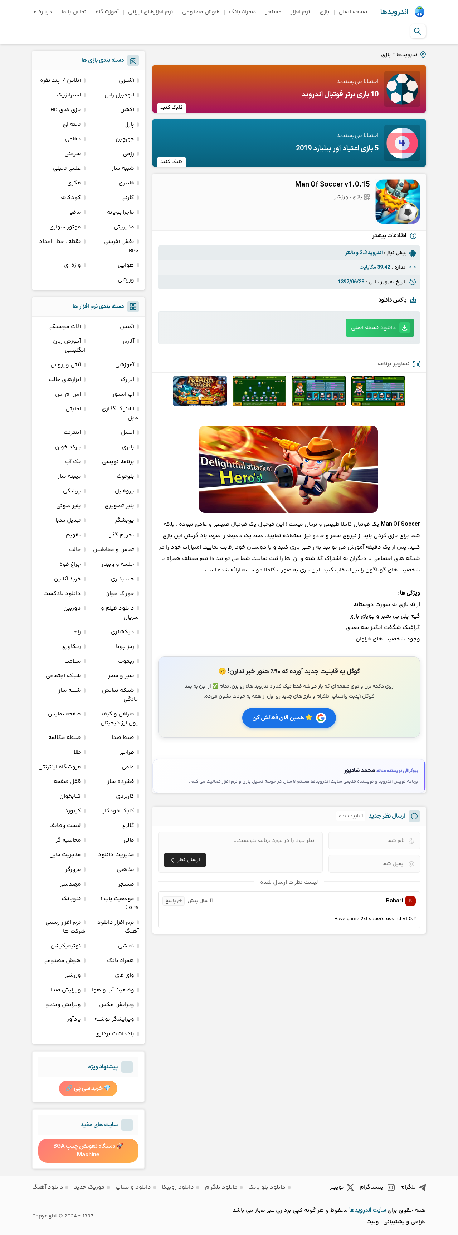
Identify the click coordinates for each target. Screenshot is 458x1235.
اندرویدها (394, 12)
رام (77, 632)
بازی (325, 12)
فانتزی (126, 183)
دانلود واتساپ (133, 1187)
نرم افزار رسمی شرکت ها (65, 927)
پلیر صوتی (68, 505)
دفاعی (73, 139)
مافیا (75, 212)
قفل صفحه (67, 781)
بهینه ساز (69, 476)
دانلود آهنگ (47, 1187)
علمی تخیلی (67, 168)
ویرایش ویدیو (63, 1004)
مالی (128, 840)
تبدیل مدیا (68, 520)
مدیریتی (124, 227)
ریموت (126, 661)
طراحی (126, 752)
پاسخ (170, 901)
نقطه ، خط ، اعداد (60, 241)
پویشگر (124, 520)
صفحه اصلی (352, 12)
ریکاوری (71, 646)
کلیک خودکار (118, 811)
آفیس (127, 326)
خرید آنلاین (67, 579)
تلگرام (408, 1187)
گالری (127, 825)
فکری (74, 183)
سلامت (72, 661)
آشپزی (126, 80)
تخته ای (72, 124)
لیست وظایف (65, 825)
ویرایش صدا (66, 990)
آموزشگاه (107, 12)
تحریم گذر (121, 535)
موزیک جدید (89, 1187)
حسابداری (122, 579)
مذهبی (125, 869)
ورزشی (340, 197)
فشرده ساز (120, 781)
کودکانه (71, 197)
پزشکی (72, 491)
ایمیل (127, 432)
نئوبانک (71, 898)
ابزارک (127, 379)
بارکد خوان (68, 447)
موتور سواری (65, 227)
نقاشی (126, 946)
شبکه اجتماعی (63, 675)
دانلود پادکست (62, 593)
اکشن (127, 109)
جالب (75, 549)
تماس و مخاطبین (113, 549)
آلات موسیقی (64, 326)
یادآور (74, 1019)
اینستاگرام (372, 1187)
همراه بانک (242, 12)
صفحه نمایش (64, 714)
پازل (129, 124)
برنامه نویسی (118, 461)
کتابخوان (70, 796)
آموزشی (124, 365)
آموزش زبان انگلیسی (69, 346)
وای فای (124, 975)
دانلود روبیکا (178, 1187)
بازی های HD (65, 109)
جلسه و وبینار (117, 564)
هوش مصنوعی (201, 12)
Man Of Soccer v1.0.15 (332, 184)
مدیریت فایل (65, 854)
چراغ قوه (70, 564)
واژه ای (72, 265)
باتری (128, 447)
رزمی (128, 153)
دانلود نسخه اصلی (373, 327)
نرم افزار (300, 12)
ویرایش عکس (116, 1004)
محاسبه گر (68, 840)
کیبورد (73, 811)
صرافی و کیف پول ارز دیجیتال (120, 719)
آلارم (128, 341)
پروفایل (124, 491)
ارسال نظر (188, 860)
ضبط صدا (123, 737)
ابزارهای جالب (65, 379)
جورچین (125, 139)
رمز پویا (125, 646)
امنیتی (73, 409)
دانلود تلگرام (221, 1187)
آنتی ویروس (65, 365)
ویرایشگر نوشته (114, 1019)
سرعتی (72, 153)
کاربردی (125, 796)
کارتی (127, 197)
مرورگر (73, 869)
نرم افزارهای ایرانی (150, 12)
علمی (128, 767)
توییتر (337, 1187)
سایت (379, 1210)
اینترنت (72, 432)
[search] (417, 31)
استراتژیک (69, 95)
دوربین (72, 608)
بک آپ (73, 461)
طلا (77, 752)
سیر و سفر (121, 675)
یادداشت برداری (114, 1034)
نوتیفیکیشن (65, 946)
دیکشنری (122, 632)
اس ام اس (68, 394)
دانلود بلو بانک (267, 1187)
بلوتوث (125, 476)
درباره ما (42, 12)
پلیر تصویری (119, 505)
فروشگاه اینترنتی (59, 767)
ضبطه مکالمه (64, 737)
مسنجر (273, 12)
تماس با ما (74, 12)
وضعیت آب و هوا (113, 990)
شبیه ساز (123, 168)
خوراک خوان (119, 593)
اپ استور (123, 394)
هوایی (126, 265)
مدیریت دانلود (116, 854)
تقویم (73, 535)
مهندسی (70, 884)
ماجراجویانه (120, 212)
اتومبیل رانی (119, 95)
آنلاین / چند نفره (60, 80)
